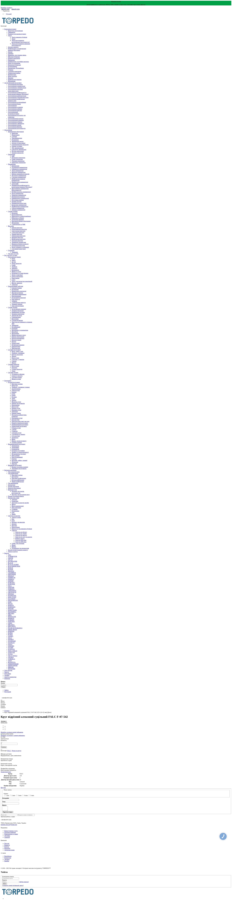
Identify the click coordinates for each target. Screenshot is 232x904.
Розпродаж (7, 858)
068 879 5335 (5, 9)
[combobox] (9, 685)
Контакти (7, 848)
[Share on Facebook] (5, 726)
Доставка (7, 835)
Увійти (6, 690)
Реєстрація (7, 691)
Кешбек (6, 861)
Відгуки (3, 787)
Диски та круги (16, 750)
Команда (7, 845)
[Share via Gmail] (5, 729)
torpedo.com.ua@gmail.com (9, 824)
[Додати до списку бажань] (1, 749)
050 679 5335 (16, 9)
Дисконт (7, 859)
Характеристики (6, 772)
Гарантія (7, 837)
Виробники (8, 856)
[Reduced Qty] (1, 742)
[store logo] (18, 24)
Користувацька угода (10, 831)
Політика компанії (10, 832)
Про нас (6, 843)
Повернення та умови (11, 834)
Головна (6, 710)
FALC (9, 750)
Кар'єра (6, 846)
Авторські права (9, 850)
